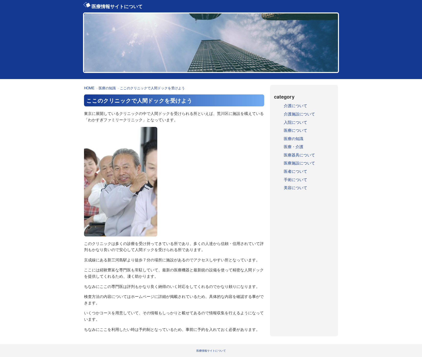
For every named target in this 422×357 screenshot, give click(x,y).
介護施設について (299, 114)
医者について (295, 171)
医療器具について (299, 155)
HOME (89, 87)
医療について (295, 130)
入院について (295, 122)
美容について (295, 187)
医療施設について (299, 163)
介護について (295, 105)
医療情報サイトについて (117, 6)
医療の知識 (107, 87)
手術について (295, 179)
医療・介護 (293, 146)
